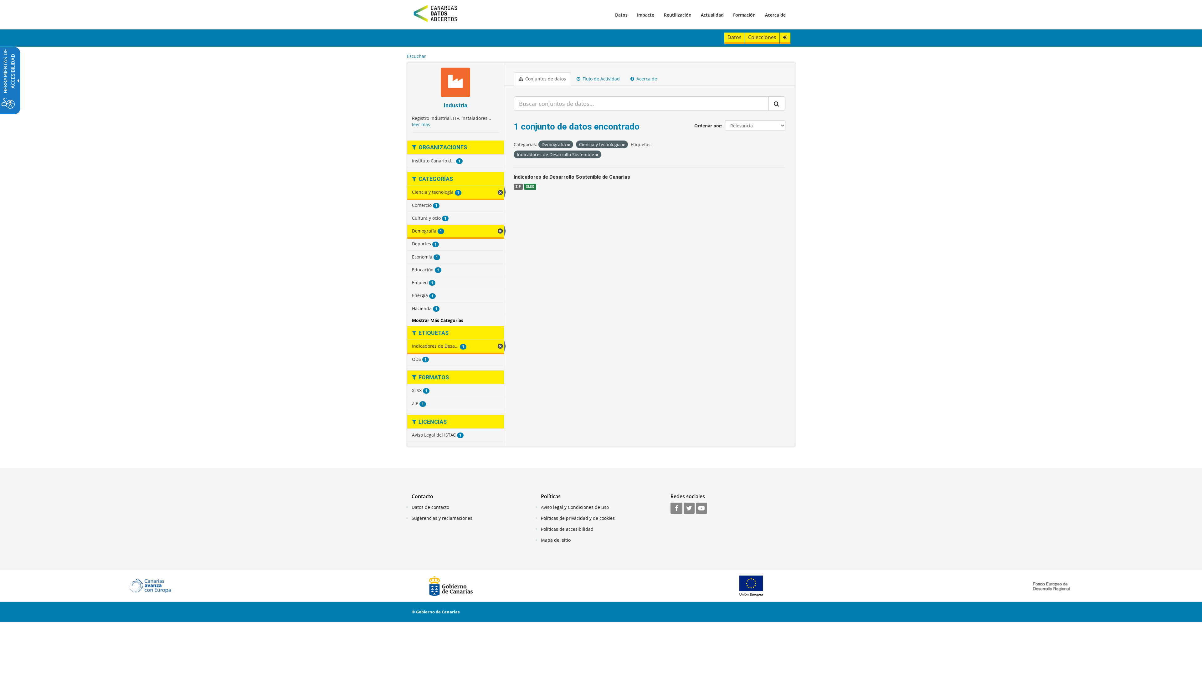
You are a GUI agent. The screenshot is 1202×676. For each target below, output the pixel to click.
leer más (421, 124)
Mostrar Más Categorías (437, 320)
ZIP (518, 186)
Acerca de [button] (646, 79)
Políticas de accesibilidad (567, 529)
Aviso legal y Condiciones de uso (575, 507)
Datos (621, 15)
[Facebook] (676, 508)
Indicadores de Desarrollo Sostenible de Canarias (572, 177)
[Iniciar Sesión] (785, 37)
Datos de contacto (430, 507)
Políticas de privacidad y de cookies (578, 518)
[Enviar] (776, 103)
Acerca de (775, 15)
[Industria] (455, 83)
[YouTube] (701, 508)
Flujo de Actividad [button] (600, 79)
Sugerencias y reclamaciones (442, 518)
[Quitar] (568, 144)
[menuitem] (621, 14)
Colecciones (762, 37)
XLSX (530, 186)
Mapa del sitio (556, 540)
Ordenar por (707, 126)
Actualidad (712, 15)
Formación (744, 15)
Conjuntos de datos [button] (545, 79)
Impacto (646, 15)
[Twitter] (689, 508)
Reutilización (677, 15)
